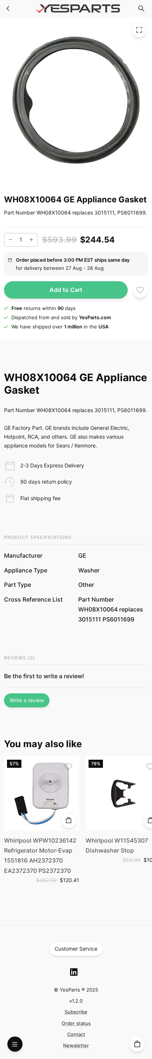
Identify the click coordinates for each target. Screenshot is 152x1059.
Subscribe (76, 1012)
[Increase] (31, 239)
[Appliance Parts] (8, 8)
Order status (76, 1023)
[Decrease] (10, 239)
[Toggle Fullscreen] (139, 29)
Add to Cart (65, 289)
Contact (76, 1034)
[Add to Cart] (68, 820)
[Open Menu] (15, 1044)
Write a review (27, 700)
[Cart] (137, 1044)
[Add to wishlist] (140, 290)
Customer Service (76, 948)
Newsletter (76, 1045)
